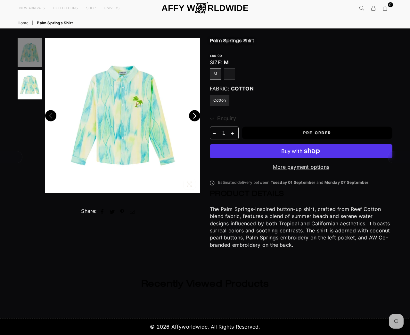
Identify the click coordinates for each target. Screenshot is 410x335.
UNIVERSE (113, 8)
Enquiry (226, 118)
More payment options (301, 167)
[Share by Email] (132, 210)
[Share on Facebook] (102, 210)
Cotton (219, 100)
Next (194, 115)
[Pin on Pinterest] (122, 210)
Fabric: (232, 88)
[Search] (362, 8)
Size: (219, 62)
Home (23, 22)
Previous (50, 115)
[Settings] (373, 8)
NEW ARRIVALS (32, 8)
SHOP (91, 8)
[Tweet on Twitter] (112, 210)
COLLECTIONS (65, 8)
